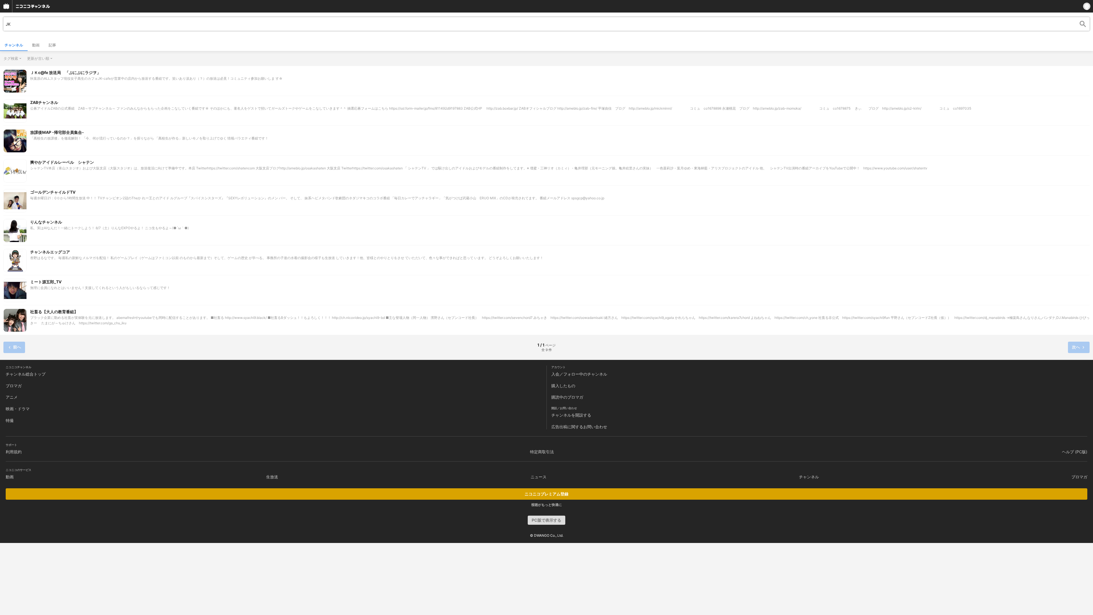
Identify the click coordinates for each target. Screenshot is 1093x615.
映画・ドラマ (18, 408)
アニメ (12, 397)
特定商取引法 (542, 451)
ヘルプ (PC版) (1074, 451)
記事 (52, 45)
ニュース (538, 476)
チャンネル (14, 45)
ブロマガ (14, 385)
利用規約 (14, 451)
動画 (36, 45)
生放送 (272, 476)
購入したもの (563, 385)
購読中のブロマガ (567, 397)
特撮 (10, 420)
